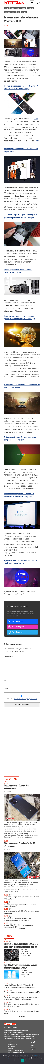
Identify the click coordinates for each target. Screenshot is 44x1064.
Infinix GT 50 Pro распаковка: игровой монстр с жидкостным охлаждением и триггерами (18, 919)
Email (6, 688)
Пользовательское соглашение (16, 1050)
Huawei (12, 8)
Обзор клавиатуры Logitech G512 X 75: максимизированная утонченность (21, 912)
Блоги (32, 1047)
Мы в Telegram (17, 632)
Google (6, 8)
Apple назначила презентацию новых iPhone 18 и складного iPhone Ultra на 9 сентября (22, 1005)
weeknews (7, 12)
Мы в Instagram (17, 627)
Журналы (33, 1049)
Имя (6, 680)
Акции (32, 1045)
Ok (22, 1061)
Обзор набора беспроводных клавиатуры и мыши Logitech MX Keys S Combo (21, 898)
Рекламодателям (12, 1044)
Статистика (10, 1048)
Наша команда (11, 1046)
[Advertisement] (22, 733)
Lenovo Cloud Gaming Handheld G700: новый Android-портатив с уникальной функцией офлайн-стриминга (20, 986)
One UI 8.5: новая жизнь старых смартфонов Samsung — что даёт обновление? (21, 905)
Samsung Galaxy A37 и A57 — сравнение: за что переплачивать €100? (18, 926)
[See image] (22, 286)
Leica (17, 8)
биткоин (24, 12)
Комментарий (9, 656)
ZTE (18, 12)
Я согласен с (20, 699)
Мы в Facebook (17, 621)
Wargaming (30, 8)
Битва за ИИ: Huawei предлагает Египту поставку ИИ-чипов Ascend (21, 1012)
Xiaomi (13, 12)
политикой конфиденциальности (25, 699)
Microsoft (23, 8)
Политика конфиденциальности (16, 1052)
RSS (32, 1051)
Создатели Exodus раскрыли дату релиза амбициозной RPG (21, 992)
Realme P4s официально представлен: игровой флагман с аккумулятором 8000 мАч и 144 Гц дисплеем (21, 998)
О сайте (10, 1042)
